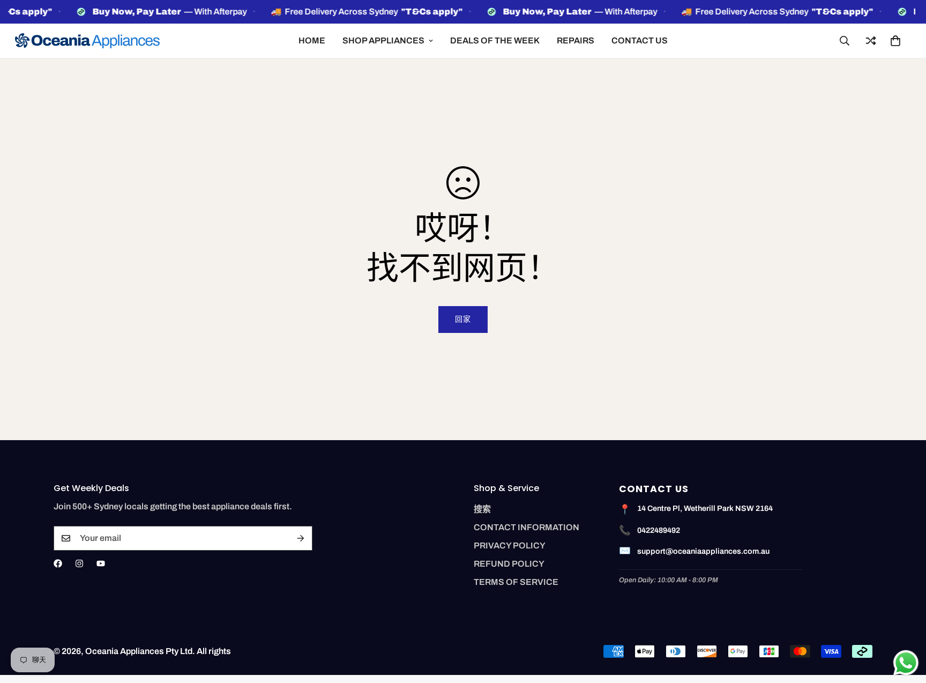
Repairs (575, 40)
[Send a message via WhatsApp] (906, 663)
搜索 (482, 509)
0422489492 (658, 530)
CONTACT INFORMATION (526, 527)
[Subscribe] (300, 538)
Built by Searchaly (463, 679)
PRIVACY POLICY (510, 545)
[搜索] (844, 41)
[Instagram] (79, 563)
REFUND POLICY (509, 563)
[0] (895, 40)
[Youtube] (100, 563)
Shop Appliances (383, 40)
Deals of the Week (495, 40)
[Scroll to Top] (905, 624)
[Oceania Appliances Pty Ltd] (87, 41)
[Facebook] (58, 563)
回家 (463, 319)
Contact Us (639, 40)
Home (311, 40)
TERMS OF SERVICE (516, 582)
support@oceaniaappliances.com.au (703, 551)
